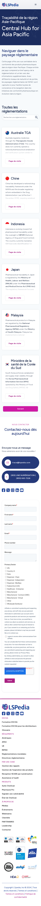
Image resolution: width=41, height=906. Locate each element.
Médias (5, 806)
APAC (4, 742)
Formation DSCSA (9, 722)
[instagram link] (12, 713)
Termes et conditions (14, 894)
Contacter (6, 830)
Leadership (7, 826)
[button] (35, 4)
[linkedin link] (17, 713)
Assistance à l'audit (10, 778)
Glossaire (6, 730)
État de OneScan (9, 798)
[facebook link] (3, 713)
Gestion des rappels (10, 766)
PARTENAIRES (8, 822)
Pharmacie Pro (8, 790)
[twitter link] (8, 713)
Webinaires (7, 814)
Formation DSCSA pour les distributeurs (19, 726)
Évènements (7, 810)
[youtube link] (22, 713)
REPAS (5, 750)
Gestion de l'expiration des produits (17, 770)
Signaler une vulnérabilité (13, 794)
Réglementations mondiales (14, 754)
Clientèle (6, 818)
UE (3, 746)
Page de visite (15, 161)
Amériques (6, 738)
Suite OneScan (8, 786)
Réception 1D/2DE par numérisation (17, 774)
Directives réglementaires (13, 758)
